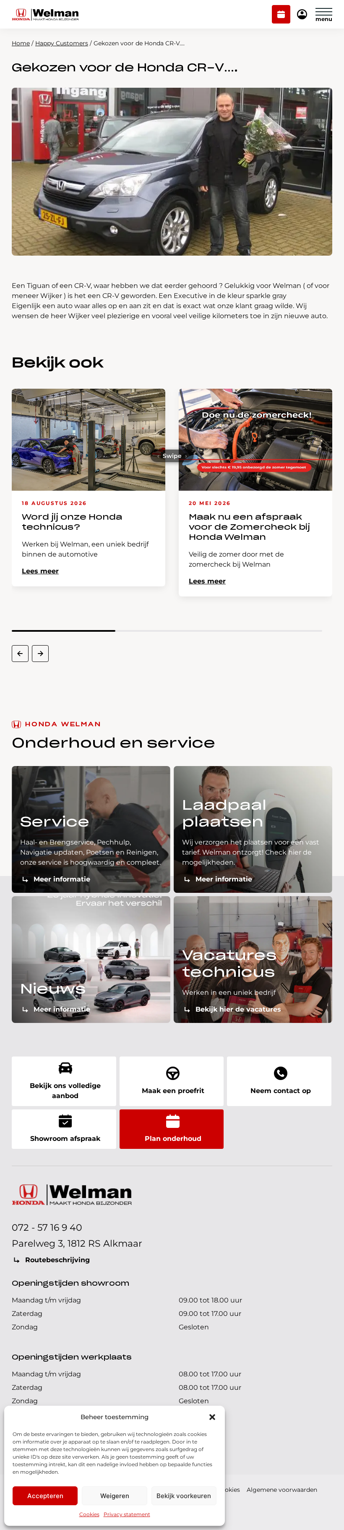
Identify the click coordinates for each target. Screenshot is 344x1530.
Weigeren (114, 1496)
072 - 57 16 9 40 (47, 1227)
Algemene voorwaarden (282, 1489)
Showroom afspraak (65, 1139)
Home (21, 43)
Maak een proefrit (173, 1091)
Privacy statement (127, 1514)
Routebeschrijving (57, 1260)
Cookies (89, 1514)
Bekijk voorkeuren (183, 1496)
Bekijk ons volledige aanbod (65, 1091)
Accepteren (45, 1496)
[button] (212, 1417)
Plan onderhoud (281, 15)
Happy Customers (61, 43)
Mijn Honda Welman (302, 14)
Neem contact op (280, 1091)
